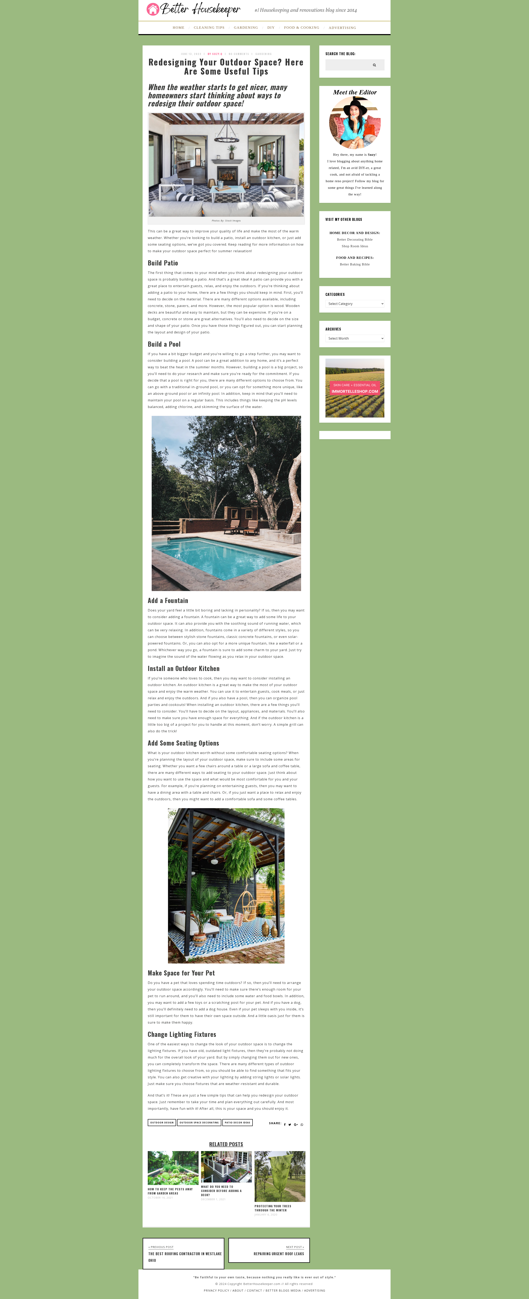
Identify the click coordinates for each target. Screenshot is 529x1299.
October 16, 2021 (160, 1197)
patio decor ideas (237, 1122)
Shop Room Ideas (355, 246)
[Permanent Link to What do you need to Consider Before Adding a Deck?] (226, 1181)
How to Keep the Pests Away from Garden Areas (170, 1191)
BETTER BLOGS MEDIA (283, 1290)
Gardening (263, 54)
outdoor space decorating (199, 1122)
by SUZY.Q (215, 54)
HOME (179, 28)
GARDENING (246, 28)
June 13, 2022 (191, 54)
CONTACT (254, 1290)
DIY (271, 28)
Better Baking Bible (355, 264)
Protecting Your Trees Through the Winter (273, 1208)
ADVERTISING (342, 28)
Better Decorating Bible (355, 239)
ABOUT (238, 1290)
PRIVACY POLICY (216, 1290)
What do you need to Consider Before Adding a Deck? (221, 1190)
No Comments (239, 54)
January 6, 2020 (266, 1214)
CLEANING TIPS (209, 28)
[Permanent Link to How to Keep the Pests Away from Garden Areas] (173, 1183)
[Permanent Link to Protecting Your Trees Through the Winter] (280, 1200)
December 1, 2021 (213, 1199)
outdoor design (162, 1122)
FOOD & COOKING (301, 28)
